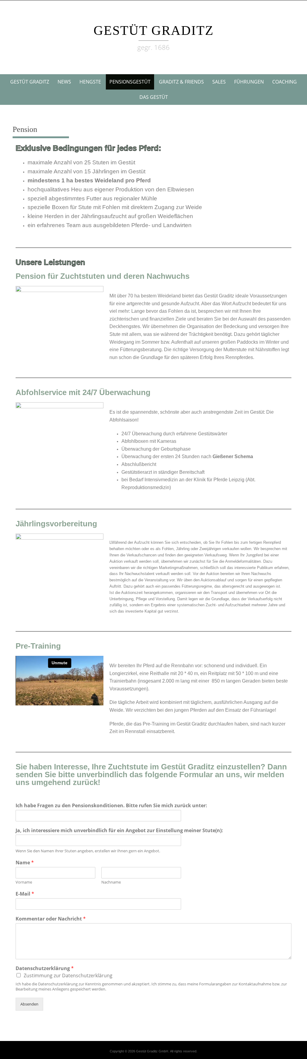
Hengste (90, 81)
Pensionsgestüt (130, 81)
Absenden (29, 1004)
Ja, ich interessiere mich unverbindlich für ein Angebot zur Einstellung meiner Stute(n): (119, 830)
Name (25, 863)
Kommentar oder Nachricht (51, 919)
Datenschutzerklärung (45, 968)
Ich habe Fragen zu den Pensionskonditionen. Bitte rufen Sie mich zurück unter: (111, 805)
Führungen (249, 81)
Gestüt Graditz (154, 30)
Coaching (284, 81)
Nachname (111, 882)
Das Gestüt (153, 97)
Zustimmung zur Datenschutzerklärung (68, 975)
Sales (219, 81)
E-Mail (25, 894)
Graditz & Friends (181, 81)
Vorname (24, 882)
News (64, 81)
